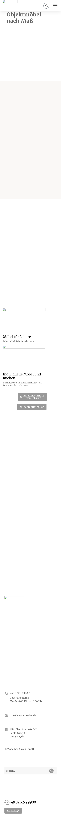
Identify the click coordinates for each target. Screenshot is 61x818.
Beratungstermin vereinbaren (33, 396)
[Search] (51, 771)
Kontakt (12, 810)
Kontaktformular (33, 406)
